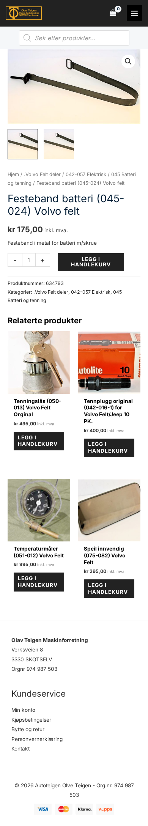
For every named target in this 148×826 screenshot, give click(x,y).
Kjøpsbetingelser (31, 720)
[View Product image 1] (23, 144)
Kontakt (20, 749)
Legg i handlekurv (91, 261)
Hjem (13, 174)
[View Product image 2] (59, 144)
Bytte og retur (27, 729)
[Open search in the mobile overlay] (74, 38)
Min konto (23, 710)
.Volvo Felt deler (42, 174)
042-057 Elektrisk (86, 174)
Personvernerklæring (37, 739)
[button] (128, 61)
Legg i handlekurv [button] (38, 440)
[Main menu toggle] (134, 13)
